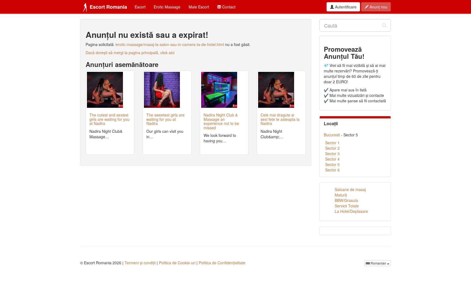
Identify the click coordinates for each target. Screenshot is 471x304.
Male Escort (199, 7)
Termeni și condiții (140, 262)
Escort (140, 7)
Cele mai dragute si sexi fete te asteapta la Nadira (280, 119)
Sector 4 (332, 159)
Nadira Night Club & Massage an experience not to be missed (221, 121)
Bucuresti (332, 134)
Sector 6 (332, 170)
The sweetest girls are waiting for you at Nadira (165, 119)
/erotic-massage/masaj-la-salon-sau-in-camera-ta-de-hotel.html (169, 44)
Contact (228, 7)
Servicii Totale (347, 205)
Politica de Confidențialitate (222, 262)
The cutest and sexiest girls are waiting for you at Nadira (109, 119)
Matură (341, 195)
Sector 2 (332, 148)
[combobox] (355, 25)
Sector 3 (332, 153)
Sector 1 (332, 142)
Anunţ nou (378, 7)
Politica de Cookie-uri (177, 262)
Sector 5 (332, 164)
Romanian (378, 263)
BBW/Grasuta (346, 200)
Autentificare (345, 7)
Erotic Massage (167, 7)
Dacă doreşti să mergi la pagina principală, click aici (130, 52)
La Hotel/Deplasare (351, 211)
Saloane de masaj (350, 189)
